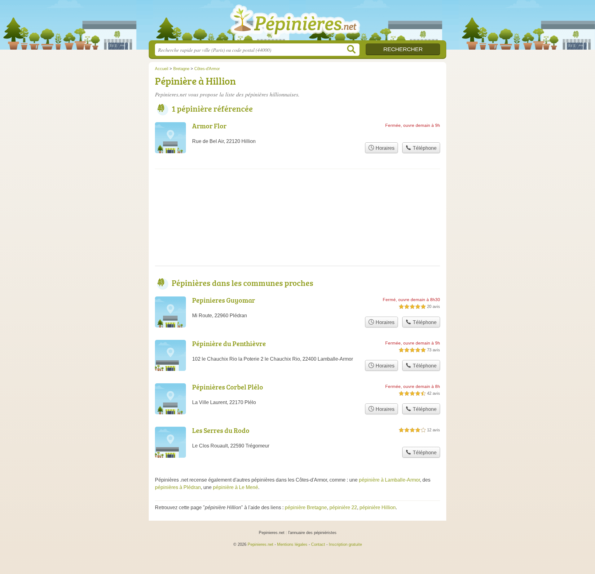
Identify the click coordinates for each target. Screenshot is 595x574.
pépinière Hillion (377, 507)
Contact (318, 544)
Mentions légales (292, 544)
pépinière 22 (343, 507)
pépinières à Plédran (178, 487)
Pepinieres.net (260, 544)
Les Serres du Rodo (220, 430)
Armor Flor (209, 126)
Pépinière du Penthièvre (229, 343)
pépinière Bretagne (306, 507)
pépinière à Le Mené (235, 487)
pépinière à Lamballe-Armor (389, 480)
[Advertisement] (297, 222)
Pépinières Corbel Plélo (227, 387)
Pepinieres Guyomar (223, 300)
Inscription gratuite (345, 544)
